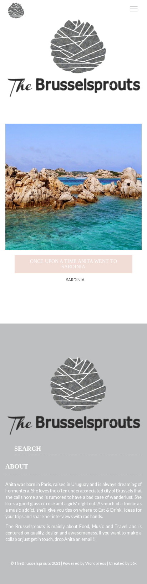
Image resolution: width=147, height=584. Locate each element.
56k (133, 563)
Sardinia (75, 279)
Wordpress (95, 563)
